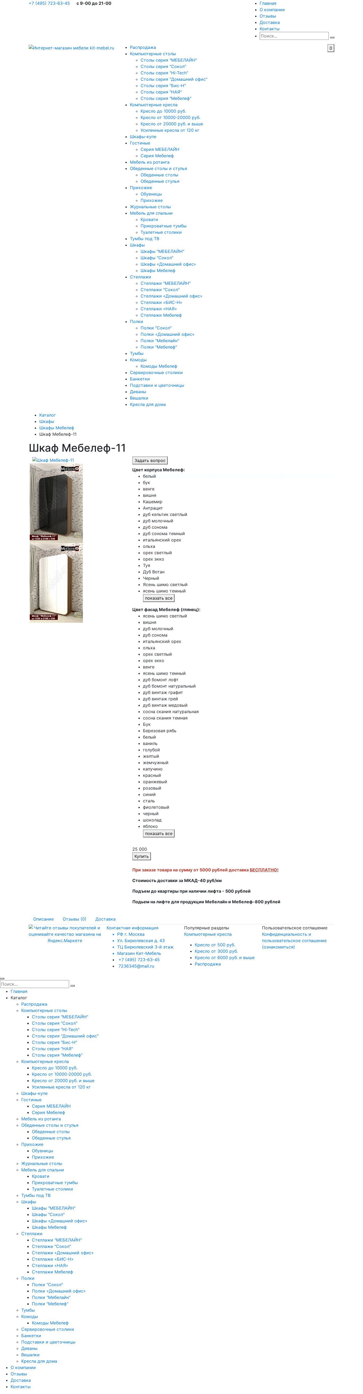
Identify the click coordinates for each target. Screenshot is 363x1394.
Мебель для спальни (151, 213)
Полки (136, 321)
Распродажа (143, 47)
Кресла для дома (148, 404)
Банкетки (140, 379)
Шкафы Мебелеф (158, 270)
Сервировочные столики (156, 372)
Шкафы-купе (143, 136)
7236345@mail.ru (136, 966)
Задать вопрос (150, 460)
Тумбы (136, 353)
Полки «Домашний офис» (168, 334)
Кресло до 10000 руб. (163, 111)
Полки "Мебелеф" (159, 347)
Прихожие (141, 187)
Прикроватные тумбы (164, 225)
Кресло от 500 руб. (215, 944)
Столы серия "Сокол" (163, 66)
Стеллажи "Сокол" (160, 289)
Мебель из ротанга (150, 162)
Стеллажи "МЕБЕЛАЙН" (166, 283)
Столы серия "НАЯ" (161, 92)
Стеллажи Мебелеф (161, 315)
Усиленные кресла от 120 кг (170, 130)
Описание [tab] (43, 919)
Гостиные (140, 143)
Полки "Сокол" (156, 328)
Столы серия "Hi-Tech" (164, 72)
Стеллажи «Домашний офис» (171, 296)
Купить (141, 856)
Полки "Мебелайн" (160, 340)
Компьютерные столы (153, 53)
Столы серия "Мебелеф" (166, 98)
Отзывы (268, 16)
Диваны (138, 391)
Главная (268, 3)
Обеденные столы (159, 174)
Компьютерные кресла (154, 104)
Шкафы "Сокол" (157, 257)
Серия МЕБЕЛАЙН (160, 149)
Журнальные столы (150, 206)
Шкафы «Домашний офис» (168, 264)
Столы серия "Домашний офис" (174, 79)
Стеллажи (140, 276)
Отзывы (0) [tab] (74, 919)
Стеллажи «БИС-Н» (161, 302)
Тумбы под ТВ (144, 238)
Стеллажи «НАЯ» (159, 308)
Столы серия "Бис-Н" (163, 85)
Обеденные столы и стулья (158, 168)
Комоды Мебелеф (159, 366)
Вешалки (139, 398)
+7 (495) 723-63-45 (50, 3)
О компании (272, 9)
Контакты (270, 28)
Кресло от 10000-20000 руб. (170, 117)
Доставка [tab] (105, 919)
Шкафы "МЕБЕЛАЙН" (162, 251)
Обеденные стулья (160, 181)
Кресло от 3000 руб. (216, 951)
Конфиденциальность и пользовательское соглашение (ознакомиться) (294, 940)
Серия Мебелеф (157, 155)
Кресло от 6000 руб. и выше (225, 957)
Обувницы (151, 194)
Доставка (270, 22)
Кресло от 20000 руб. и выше (172, 123)
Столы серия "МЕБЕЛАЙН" (169, 60)
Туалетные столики (161, 232)
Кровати (149, 219)
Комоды (138, 359)
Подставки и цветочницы (157, 385)
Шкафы (137, 245)
